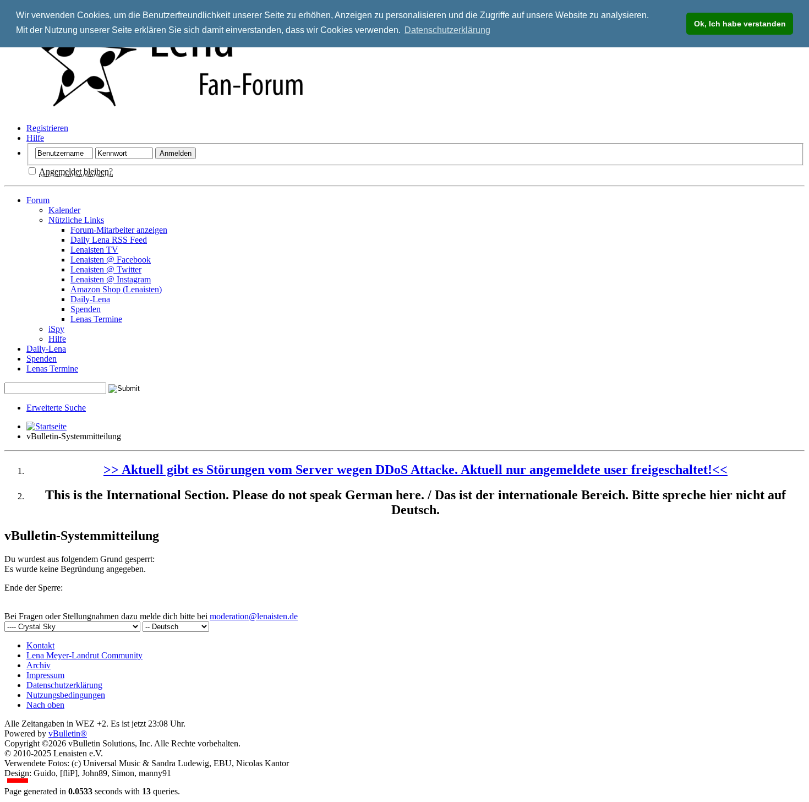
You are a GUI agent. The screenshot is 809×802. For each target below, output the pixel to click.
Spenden (85, 309)
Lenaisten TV (94, 249)
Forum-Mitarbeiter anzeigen (118, 229)
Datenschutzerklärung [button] (447, 30)
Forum (38, 200)
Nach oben (45, 705)
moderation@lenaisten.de (254, 616)
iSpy (56, 329)
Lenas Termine (96, 319)
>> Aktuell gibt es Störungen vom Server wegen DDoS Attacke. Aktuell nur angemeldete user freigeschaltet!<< (415, 469)
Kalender (64, 210)
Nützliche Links (76, 220)
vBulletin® (67, 733)
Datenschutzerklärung (64, 685)
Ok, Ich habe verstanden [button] (740, 23)
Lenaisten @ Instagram (110, 279)
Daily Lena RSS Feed (108, 239)
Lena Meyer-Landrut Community (84, 655)
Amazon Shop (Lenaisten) (116, 289)
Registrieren (47, 128)
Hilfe (35, 138)
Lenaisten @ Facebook (110, 259)
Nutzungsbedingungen (65, 695)
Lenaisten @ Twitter (105, 269)
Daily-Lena (90, 299)
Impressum (45, 675)
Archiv (38, 665)
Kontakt (40, 645)
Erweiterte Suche (56, 407)
